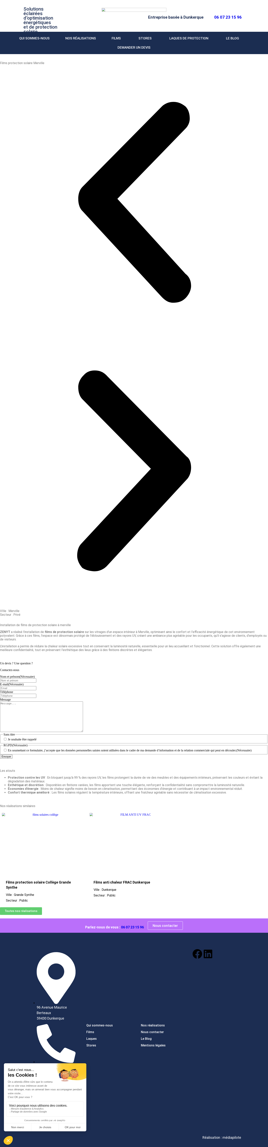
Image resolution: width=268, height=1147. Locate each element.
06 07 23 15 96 (228, 17)
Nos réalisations (80, 38)
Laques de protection (188, 38)
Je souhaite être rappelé (22, 739)
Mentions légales (153, 1045)
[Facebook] (197, 954)
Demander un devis (134, 47)
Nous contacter (152, 1032)
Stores (145, 38)
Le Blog (232, 38)
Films (116, 38)
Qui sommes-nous (99, 1025)
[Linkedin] (208, 954)
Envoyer (6, 756)
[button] (117, 38)
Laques (91, 1039)
